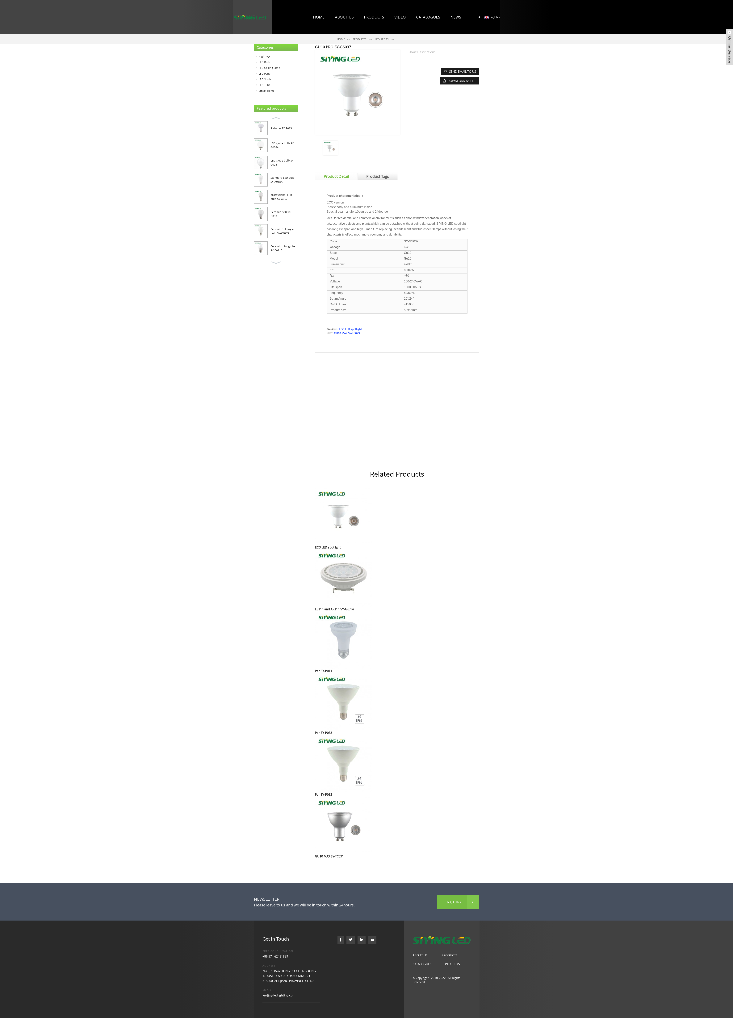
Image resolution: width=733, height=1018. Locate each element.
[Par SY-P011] (343, 639)
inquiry (454, 902)
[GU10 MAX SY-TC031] (343, 825)
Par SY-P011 (323, 671)
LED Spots (265, 79)
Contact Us (449, 51)
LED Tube (264, 85)
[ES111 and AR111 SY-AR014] (343, 578)
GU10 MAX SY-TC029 (347, 333)
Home (319, 17)
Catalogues (428, 17)
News (455, 17)
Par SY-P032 (323, 794)
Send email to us (462, 71)
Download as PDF (461, 81)
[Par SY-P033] (343, 701)
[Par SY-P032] (343, 763)
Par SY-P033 (323, 733)
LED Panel (265, 73)
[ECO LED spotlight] (343, 516)
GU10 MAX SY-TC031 (329, 856)
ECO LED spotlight (350, 329)
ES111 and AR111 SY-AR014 (334, 609)
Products (374, 17)
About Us (344, 17)
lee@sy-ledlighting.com (278, 995)
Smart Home (266, 90)
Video (400, 17)
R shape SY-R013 (281, 128)
